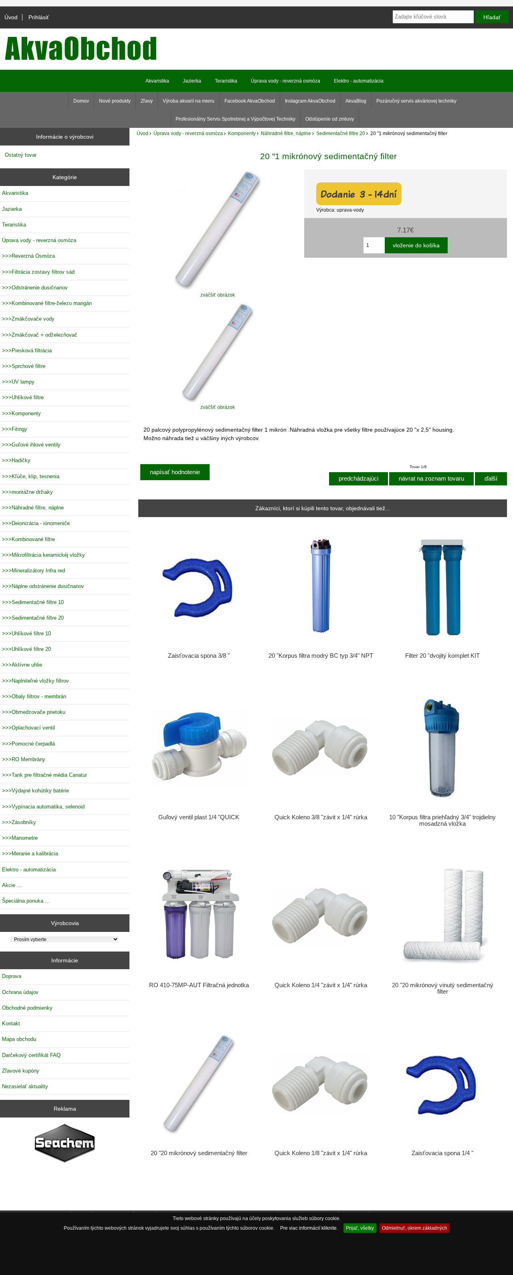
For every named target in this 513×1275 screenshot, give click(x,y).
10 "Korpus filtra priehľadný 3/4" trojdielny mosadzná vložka (442, 820)
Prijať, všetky (360, 1228)
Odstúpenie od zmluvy (329, 119)
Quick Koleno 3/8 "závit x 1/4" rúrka (321, 817)
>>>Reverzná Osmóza (28, 256)
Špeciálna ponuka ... (26, 901)
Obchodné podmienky (27, 1008)
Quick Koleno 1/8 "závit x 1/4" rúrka (321, 1153)
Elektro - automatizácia (359, 81)
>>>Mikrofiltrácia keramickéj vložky (43, 555)
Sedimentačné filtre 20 (340, 133)
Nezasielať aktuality (25, 1086)
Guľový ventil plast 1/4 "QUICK (198, 817)
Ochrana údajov (20, 992)
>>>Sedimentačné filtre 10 (33, 602)
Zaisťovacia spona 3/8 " (199, 656)
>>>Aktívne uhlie (22, 665)
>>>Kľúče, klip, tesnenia (30, 476)
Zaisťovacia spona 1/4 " (442, 1153)
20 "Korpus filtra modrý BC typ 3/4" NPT (321, 656)
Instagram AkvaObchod (310, 101)
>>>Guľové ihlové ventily (31, 445)
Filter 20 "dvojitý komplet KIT (442, 656)
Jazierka (192, 81)
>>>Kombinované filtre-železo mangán (47, 303)
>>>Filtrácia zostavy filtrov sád (38, 272)
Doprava (11, 976)
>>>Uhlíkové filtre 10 (26, 633)
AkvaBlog (355, 101)
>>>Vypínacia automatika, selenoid (43, 807)
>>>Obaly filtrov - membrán (34, 696)
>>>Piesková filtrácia (27, 351)
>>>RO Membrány (23, 759)
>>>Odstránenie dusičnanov (35, 288)
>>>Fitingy (14, 429)
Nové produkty (115, 101)
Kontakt (11, 1023)
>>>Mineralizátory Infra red (33, 571)
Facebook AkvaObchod (249, 101)
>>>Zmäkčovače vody (28, 319)
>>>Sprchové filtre (23, 366)
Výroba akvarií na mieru (188, 101)
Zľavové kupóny (20, 1071)
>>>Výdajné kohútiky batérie (35, 791)
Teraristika (226, 81)
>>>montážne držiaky (27, 492)
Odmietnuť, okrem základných (414, 1228)
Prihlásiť (38, 17)
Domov (81, 101)
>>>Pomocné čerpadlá (28, 744)
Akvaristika (157, 81)
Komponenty (242, 133)
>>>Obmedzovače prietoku (33, 712)
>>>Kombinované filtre (28, 539)
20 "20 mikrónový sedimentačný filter (199, 1153)
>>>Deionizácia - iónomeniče (36, 523)
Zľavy (147, 101)
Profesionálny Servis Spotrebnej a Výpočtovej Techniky (235, 119)
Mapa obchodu (19, 1039)
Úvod (11, 17)
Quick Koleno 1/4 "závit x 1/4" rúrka (321, 985)
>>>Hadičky (16, 460)
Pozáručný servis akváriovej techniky (416, 101)
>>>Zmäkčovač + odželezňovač (39, 335)
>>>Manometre (20, 838)
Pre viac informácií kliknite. (309, 1228)
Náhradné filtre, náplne (286, 133)
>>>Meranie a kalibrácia (30, 854)
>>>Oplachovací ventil (28, 728)
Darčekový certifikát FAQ (31, 1055)
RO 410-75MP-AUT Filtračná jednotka (199, 985)
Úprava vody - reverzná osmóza (188, 133)
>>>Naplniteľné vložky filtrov (35, 681)
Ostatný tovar (20, 155)
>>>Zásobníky (19, 822)
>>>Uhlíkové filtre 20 (26, 649)
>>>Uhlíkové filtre (23, 397)
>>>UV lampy (18, 382)
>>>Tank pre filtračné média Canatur (44, 775)
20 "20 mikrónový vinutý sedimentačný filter (442, 988)
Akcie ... (12, 885)
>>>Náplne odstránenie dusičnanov (43, 586)
